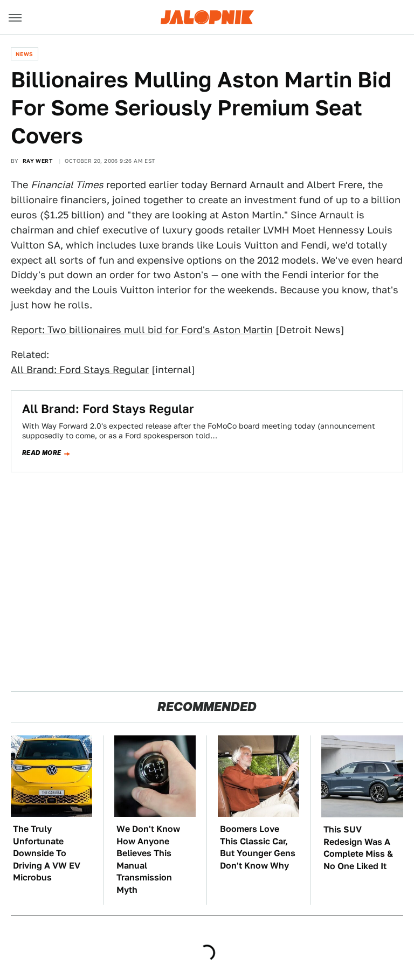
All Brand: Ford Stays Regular (80, 369)
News (24, 54)
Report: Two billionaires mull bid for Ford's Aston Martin (142, 329)
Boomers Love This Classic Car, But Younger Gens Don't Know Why (257, 847)
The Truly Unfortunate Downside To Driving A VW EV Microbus (46, 853)
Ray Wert (37, 160)
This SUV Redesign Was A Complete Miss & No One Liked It (358, 847)
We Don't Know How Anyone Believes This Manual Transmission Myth (148, 859)
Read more (41, 453)
